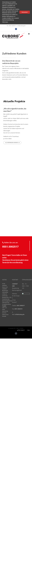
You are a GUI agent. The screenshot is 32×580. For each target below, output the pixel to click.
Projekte (4, 306)
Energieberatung (6, 304)
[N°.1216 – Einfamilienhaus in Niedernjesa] (23, 169)
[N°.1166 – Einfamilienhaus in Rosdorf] (9, 213)
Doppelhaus (6, 185)
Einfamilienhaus (21, 185)
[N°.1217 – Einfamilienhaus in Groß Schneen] (9, 169)
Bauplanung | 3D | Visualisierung (7, 298)
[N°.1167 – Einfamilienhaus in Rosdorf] (9, 202)
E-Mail (28, 330)
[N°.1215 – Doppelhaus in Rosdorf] (9, 180)
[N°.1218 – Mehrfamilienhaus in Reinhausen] (23, 158)
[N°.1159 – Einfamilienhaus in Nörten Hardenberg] (23, 213)
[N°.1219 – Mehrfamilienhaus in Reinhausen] (9, 158)
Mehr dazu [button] (5, 22)
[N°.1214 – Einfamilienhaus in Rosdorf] (23, 180)
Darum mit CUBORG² (5, 288)
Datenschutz (5, 314)
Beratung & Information (5, 291)
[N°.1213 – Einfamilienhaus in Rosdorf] (9, 191)
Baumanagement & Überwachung (7, 301)
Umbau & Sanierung (4, 294)
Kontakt (4, 316)
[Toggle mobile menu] (29, 34)
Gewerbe (4, 285)
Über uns (4, 307)
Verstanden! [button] (25, 12)
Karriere (4, 313)
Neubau (11, 185)
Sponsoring (5, 311)
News (3, 309)
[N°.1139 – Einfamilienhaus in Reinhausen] (23, 202)
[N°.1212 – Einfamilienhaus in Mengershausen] (23, 191)
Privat (3, 283)
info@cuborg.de (21, 25)
